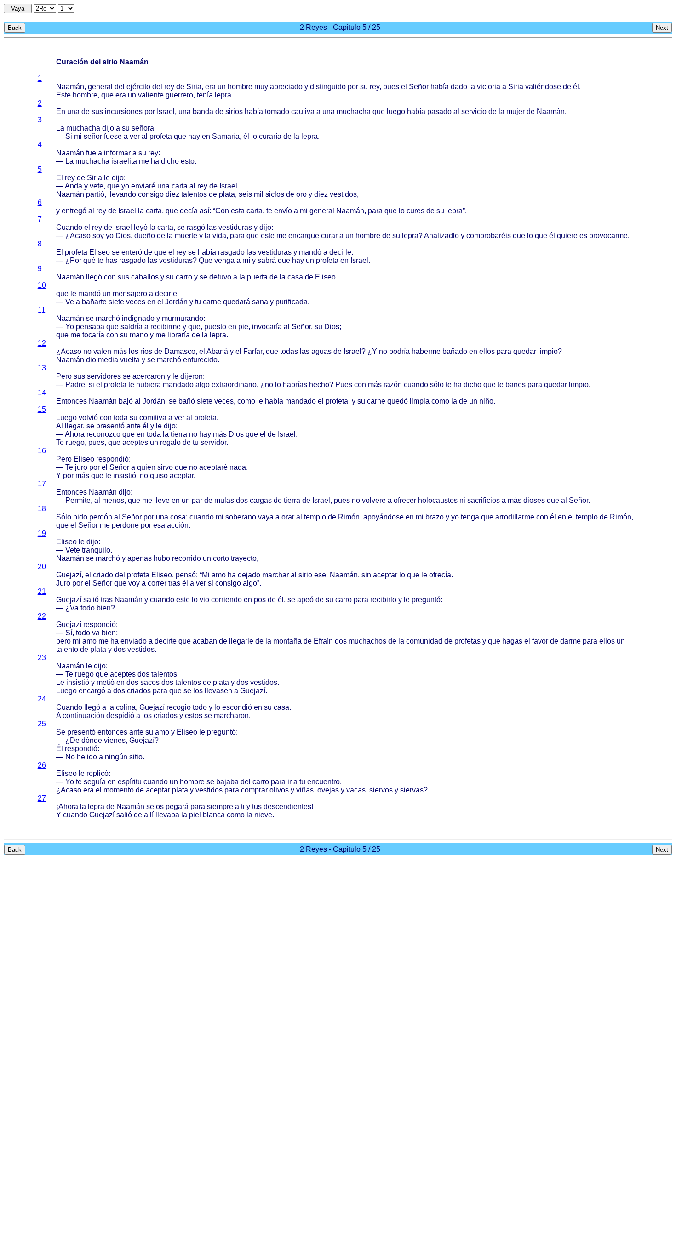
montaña (287, 641)
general (100, 87)
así (204, 211)
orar (287, 517)
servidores (104, 376)
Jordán (176, 302)
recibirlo (383, 600)
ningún (116, 757)
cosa (178, 517)
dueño (144, 235)
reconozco (103, 434)
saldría (131, 327)
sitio (136, 757)
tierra (179, 434)
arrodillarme (514, 517)
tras (174, 583)
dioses (534, 500)
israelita (124, 161)
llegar (74, 426)
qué (89, 260)
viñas (305, 790)
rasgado (231, 252)
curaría (270, 136)
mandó (310, 252)
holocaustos (438, 500)
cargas (261, 500)
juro (81, 467)
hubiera (148, 384)
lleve (162, 500)
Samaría (226, 136)
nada (237, 467)
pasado (439, 111)
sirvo (165, 467)
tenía (205, 95)
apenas (139, 558)
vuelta (130, 360)
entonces (112, 732)
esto (188, 161)
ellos (487, 351)
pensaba (90, 327)
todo (87, 608)
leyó (141, 227)
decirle (340, 252)
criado (103, 575)
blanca (214, 815)
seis (245, 194)
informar (117, 153)
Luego (66, 418)
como (246, 401)
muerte (186, 235)
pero (63, 641)
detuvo (220, 277)
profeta (160, 136)
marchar (275, 575)
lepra (223, 95)
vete (96, 186)
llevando (122, 194)
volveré (374, 500)
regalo (170, 442)
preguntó (426, 600)
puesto (215, 327)
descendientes (287, 806)
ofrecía (440, 575)
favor (540, 641)
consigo (151, 194)
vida (219, 235)
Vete (72, 550)
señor (93, 136)
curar (329, 235)
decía (189, 211)
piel (195, 815)
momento (118, 790)
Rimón (349, 517)
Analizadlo (441, 235)
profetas (467, 641)
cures (415, 211)
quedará (236, 302)
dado (459, 87)
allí (149, 815)
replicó (97, 773)
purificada (291, 302)
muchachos (367, 641)
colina (126, 707)
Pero (64, 376)
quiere (567, 235)
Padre (75, 384)
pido (80, 517)
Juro (63, 583)
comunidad (424, 641)
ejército (138, 87)
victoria (488, 87)
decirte (166, 641)
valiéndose (543, 87)
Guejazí (68, 575)
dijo (108, 128)
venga (224, 260)
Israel (166, 111)
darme (570, 641)
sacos (150, 682)
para (375, 211)
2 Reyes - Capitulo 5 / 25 (340, 27)
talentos (194, 194)
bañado (454, 351)
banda (203, 111)
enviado (133, 641)
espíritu (130, 782)
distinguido (328, 87)
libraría (178, 335)
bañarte (94, 302)
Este (63, 95)
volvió (88, 418)
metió (106, 682)
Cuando (69, 227)
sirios (234, 111)
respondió (112, 459)
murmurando (182, 318)
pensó (186, 575)
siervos (381, 790)
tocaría (93, 335)
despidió (120, 715)
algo (202, 384)
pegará (177, 806)
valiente (151, 95)
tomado (277, 111)
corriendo (226, 600)
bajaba (227, 782)
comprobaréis (488, 235)
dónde (91, 740)
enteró (131, 252)
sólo (437, 384)
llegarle (241, 641)
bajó (126, 401)
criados (139, 691)
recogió (178, 707)
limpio (548, 351)
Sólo (63, 517)
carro (184, 277)
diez (172, 194)
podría (399, 351)
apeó (305, 600)
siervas (412, 790)
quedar (524, 351)
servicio (474, 111)
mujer (515, 111)
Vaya (17, 8)
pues (391, 87)
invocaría (267, 327)
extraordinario (234, 384)
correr (157, 583)
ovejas (328, 790)
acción (178, 525)
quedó (397, 401)
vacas (356, 790)
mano (139, 335)
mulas (224, 500)
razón (393, 384)
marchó (108, 318)
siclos (274, 194)
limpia (420, 401)
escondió (237, 707)
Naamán (70, 87)
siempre (220, 806)
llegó (94, 277)
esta (238, 211)
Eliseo (99, 252)
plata (227, 194)
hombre (240, 87)
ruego (75, 442)
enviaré (143, 186)
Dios (123, 235)
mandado (178, 384)
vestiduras (235, 227)
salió (91, 600)
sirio (305, 575)
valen (102, 351)
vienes (115, 740)
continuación (83, 715)
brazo (434, 517)
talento (67, 649)
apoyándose (383, 517)
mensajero (130, 293)
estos (193, 715)
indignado (138, 318)
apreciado (286, 87)
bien (104, 608)
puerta (257, 277)
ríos (146, 351)
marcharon (231, 715)
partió (95, 194)
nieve (263, 815)
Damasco (179, 351)
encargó (92, 691)
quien (146, 467)
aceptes (135, 442)
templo (315, 517)
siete (116, 302)
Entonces (71, 401)
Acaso (80, 235)
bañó (186, 401)
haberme (426, 351)
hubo (162, 558)
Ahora (75, 434)
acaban (205, 641)
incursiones (124, 111)
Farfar (252, 351)
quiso (159, 475)
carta (180, 186)
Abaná (217, 351)
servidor (213, 442)
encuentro (323, 782)
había (439, 87)
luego (396, 111)
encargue (303, 235)
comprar (254, 790)
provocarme (608, 235)
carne (212, 302)
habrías (295, 384)
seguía (95, 782)
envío (283, 211)
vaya (266, 517)
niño (486, 401)
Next (662, 27)
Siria (193, 87)
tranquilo (96, 550)
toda (121, 418)
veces (135, 302)
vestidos (343, 194)
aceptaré (213, 467)
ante (133, 426)
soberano (240, 517)
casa (295, 277)
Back (15, 27)
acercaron (148, 376)
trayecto (244, 558)
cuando (416, 384)
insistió (124, 475)
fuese (113, 136)
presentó (110, 426)
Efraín (323, 641)
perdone (125, 525)
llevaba (167, 815)
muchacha (354, 111)
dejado (249, 575)
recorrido (186, 558)
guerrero (179, 95)
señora (143, 128)
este (268, 235)
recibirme (165, 327)
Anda (73, 186)
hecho (319, 384)
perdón (100, 517)
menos (113, 500)
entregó (74, 211)
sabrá (267, 260)
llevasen (218, 691)
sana (260, 302)
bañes (515, 384)
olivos (279, 790)
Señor (419, 87)
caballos (145, 277)
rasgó (196, 227)
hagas (512, 641)
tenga (470, 517)
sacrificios (483, 500)
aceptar (182, 475)
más (120, 351)
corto (221, 558)
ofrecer (405, 500)
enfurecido (200, 360)
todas (289, 351)
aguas (321, 351)
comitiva (152, 418)
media (108, 360)
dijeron (191, 376)
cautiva (303, 111)
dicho (170, 161)
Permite (78, 500)
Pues (343, 384)
